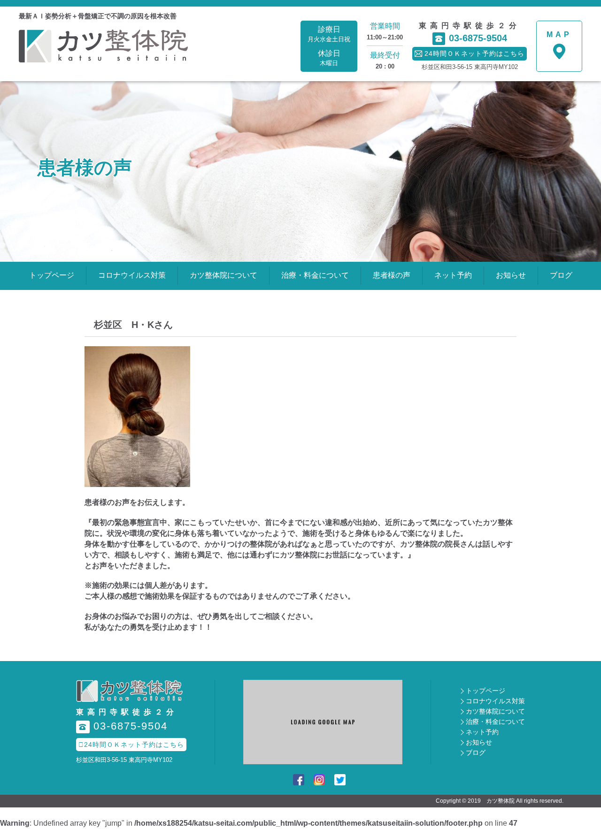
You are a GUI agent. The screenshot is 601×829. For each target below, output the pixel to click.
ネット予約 (453, 275)
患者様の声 (391, 275)
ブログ (561, 275)
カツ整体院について (223, 275)
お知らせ (511, 275)
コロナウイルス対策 (132, 275)
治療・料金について (315, 275)
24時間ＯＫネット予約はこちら (131, 744)
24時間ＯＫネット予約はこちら (469, 53)
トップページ (51, 275)
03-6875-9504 (471, 38)
